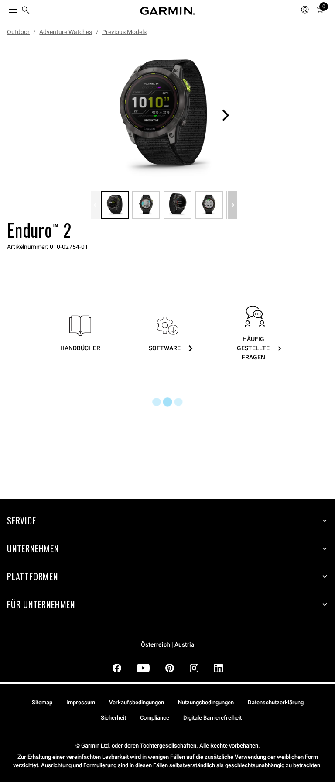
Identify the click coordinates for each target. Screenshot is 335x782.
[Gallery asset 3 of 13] (177, 205)
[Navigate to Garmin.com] (167, 11)
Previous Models (124, 32)
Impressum (80, 702)
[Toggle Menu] (5, 8)
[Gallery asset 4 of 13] (209, 205)
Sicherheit (113, 717)
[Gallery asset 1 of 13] (164, 115)
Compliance (154, 717)
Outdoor (18, 32)
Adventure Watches (65, 32)
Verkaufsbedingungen (136, 702)
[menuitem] (25, 11)
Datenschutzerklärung (276, 702)
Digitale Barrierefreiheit (212, 717)
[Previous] (95, 205)
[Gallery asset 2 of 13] (146, 205)
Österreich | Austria (168, 644)
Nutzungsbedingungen (206, 702)
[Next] (225, 115)
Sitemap (42, 702)
